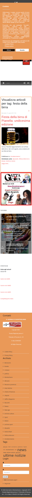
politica (6, 374)
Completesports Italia (6, 298)
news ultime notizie (9, 452)
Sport (6, 417)
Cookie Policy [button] (9, 44)
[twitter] (17, 2)
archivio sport (8, 424)
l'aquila (25, 446)
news (4, 161)
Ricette (6, 366)
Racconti (7, 403)
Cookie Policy (8, 352)
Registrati (7, 483)
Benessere (7, 363)
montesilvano (10, 449)
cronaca (6, 370)
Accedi (5, 477)
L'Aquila (6, 395)
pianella (16, 159)
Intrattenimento (15, 156)
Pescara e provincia (10, 384)
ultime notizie (11, 161)
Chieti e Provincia (9, 392)
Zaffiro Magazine (9, 399)
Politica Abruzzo (9, 435)
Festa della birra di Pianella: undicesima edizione (16, 120)
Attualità (7, 428)
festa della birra (24, 159)
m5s (4, 449)
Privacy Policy (8, 355)
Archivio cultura (9, 413)
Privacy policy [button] (9, 46)
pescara (18, 452)
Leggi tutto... (5, 163)
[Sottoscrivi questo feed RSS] (29, 111)
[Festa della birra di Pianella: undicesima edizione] (15, 136)
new (16, 449)
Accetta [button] (22, 50)
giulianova (20, 446)
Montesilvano (8, 377)
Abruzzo (6, 381)
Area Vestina (8, 388)
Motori (6, 421)
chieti (9, 446)
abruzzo (5, 447)
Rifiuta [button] (9, 50)
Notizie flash (8, 432)
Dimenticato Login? (11, 480)
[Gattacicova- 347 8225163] (16, 188)
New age (7, 410)
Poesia (6, 406)
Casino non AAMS (5, 279)
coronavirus (14, 446)
